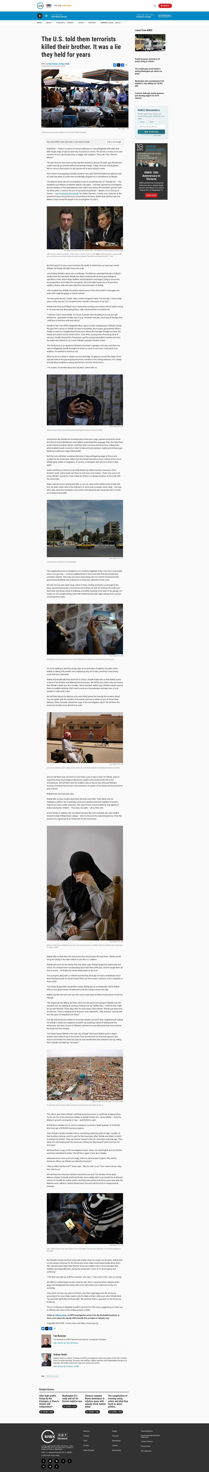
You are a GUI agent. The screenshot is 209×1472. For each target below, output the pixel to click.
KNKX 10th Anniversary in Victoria (151, 176)
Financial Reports (147, 1431)
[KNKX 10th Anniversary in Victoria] (151, 155)
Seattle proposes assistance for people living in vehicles (147, 60)
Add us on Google (114, 142)
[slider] (49, 16)
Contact (86, 1436)
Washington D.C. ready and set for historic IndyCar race (72, 1398)
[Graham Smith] (46, 1359)
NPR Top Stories (52, 1376)
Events (70, 23)
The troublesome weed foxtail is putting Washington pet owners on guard (148, 71)
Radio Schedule (89, 1450)
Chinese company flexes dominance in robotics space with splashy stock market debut (95, 1401)
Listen (81, 23)
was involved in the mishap (66, 193)
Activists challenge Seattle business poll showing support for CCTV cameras (149, 95)
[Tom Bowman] (46, 1341)
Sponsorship (116, 1450)
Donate (166, 6)
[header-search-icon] (155, 6)
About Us (87, 1431)
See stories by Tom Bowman (65, 1343)
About (118, 23)
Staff (85, 1441)
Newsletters (116, 1441)
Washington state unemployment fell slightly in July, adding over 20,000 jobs (149, 83)
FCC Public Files (146, 1451)
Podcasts (60, 23)
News (39, 23)
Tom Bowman (53, 64)
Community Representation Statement (150, 1436)
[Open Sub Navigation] (43, 23)
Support (92, 23)
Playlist (114, 1431)
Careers (115, 1445)
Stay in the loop (151, 132)
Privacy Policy (157, 135)
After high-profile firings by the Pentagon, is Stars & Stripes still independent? (49, 1401)
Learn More (151, 195)
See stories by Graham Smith (66, 1366)
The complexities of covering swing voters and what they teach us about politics (118, 1401)
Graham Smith (64, 64)
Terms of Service (147, 1441)
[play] (39, 16)
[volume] (46, 15)
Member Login (107, 23)
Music (49, 23)
